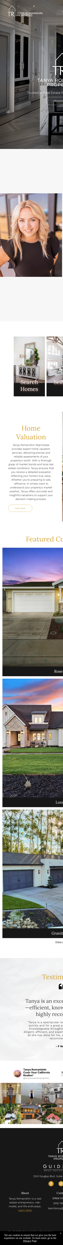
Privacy (27, 1241)
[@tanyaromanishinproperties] (17, 1074)
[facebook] (51, 1184)
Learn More (25, 1210)
